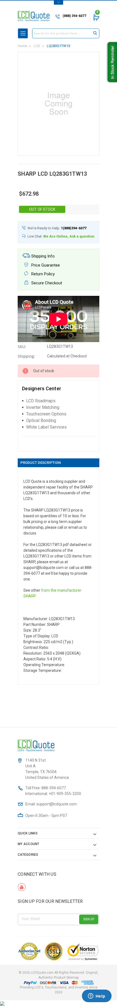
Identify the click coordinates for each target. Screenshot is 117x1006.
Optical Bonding (41, 420)
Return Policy (42, 273)
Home (22, 46)
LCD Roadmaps (41, 400)
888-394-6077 (53, 788)
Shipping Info (42, 256)
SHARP (29, 596)
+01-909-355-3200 (65, 793)
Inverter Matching (42, 407)
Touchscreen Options (46, 414)
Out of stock (42, 209)
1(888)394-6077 (73, 228)
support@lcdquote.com (56, 804)
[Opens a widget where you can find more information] (97, 996)
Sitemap (72, 977)
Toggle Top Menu (58, 3)
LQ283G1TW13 (58, 46)
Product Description (40, 463)
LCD (37, 46)
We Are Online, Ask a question (68, 236)
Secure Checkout (46, 283)
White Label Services (46, 427)
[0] (96, 17)
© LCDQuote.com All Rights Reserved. (58, 975)
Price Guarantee (45, 265)
